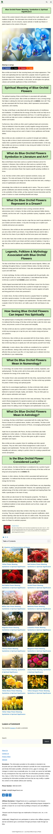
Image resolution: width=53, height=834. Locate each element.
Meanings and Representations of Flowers (17, 547)
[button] (47, 2)
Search (4, 738)
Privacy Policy (6, 756)
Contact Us (5, 753)
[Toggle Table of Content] (47, 541)
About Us (5, 750)
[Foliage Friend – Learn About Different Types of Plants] (2, 2)
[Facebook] (5, 537)
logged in (13, 728)
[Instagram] (7, 537)
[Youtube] (3, 537)
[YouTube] (3, 795)
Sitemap (4, 759)
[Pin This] (7, 527)
